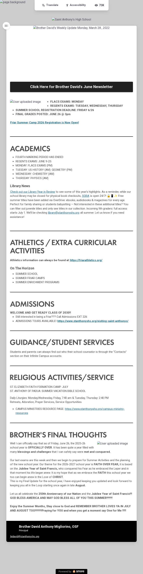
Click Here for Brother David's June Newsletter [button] (71, 87)
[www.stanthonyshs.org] (71, 19)
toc (6, 26)
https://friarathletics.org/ (86, 260)
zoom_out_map (42, 104)
